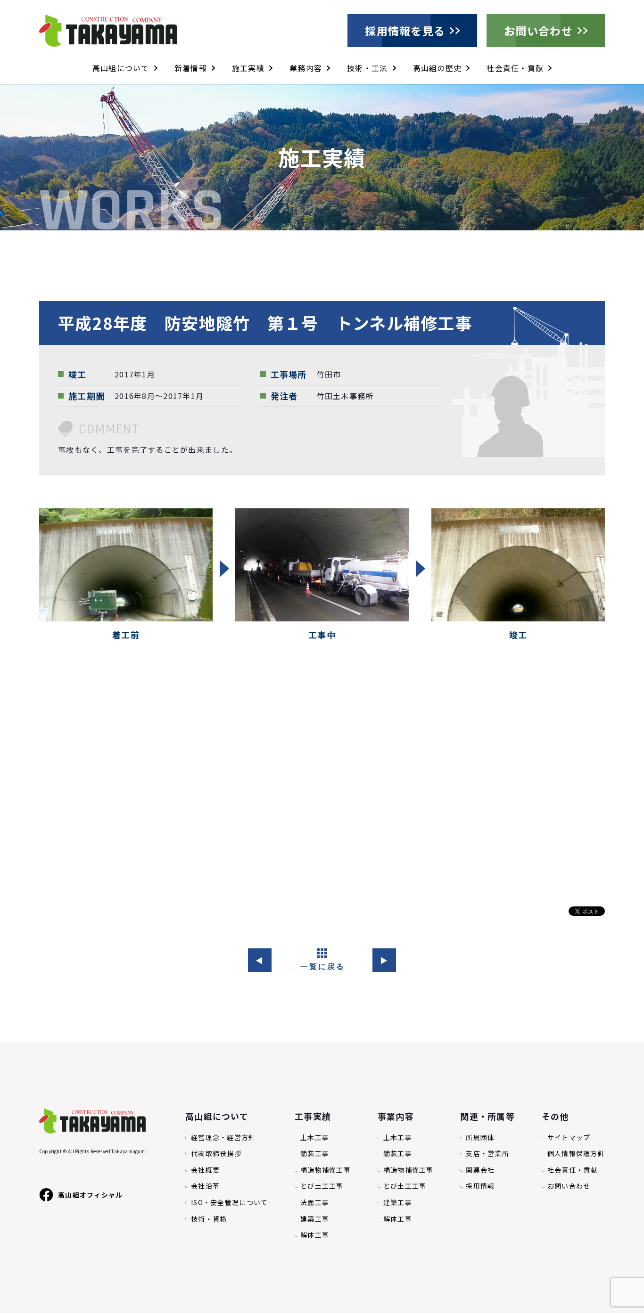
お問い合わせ (538, 31)
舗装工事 (314, 1153)
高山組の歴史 (437, 67)
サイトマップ (569, 1137)
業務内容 (305, 67)
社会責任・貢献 (515, 67)
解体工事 (314, 1235)
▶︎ (384, 960)
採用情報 (480, 1186)
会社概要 (205, 1170)
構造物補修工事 (325, 1170)
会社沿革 (205, 1186)
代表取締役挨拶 (216, 1153)
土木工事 (314, 1137)
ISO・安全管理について (229, 1202)
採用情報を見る (405, 31)
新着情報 (190, 67)
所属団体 (480, 1137)
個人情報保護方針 (576, 1153)
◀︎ (260, 960)
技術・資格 (209, 1219)
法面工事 (314, 1202)
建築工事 (314, 1219)
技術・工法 (367, 67)
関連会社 (480, 1170)
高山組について (120, 67)
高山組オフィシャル (90, 1194)
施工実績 (248, 67)
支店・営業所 (487, 1153)
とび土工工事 (322, 1186)
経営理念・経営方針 (223, 1137)
